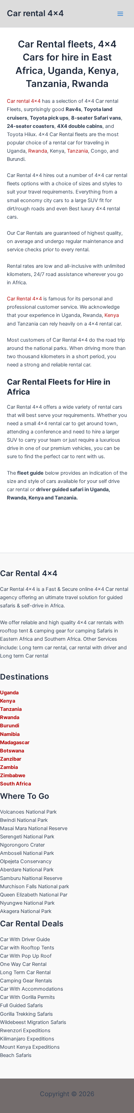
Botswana (12, 751)
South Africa (15, 784)
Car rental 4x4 (35, 13)
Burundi (9, 726)
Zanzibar (10, 759)
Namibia (10, 734)
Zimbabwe (12, 775)
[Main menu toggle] (120, 13)
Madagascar (15, 742)
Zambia (9, 767)
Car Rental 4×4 (24, 299)
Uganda (9, 693)
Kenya (111, 315)
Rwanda (37, 151)
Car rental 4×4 (24, 101)
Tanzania (77, 151)
